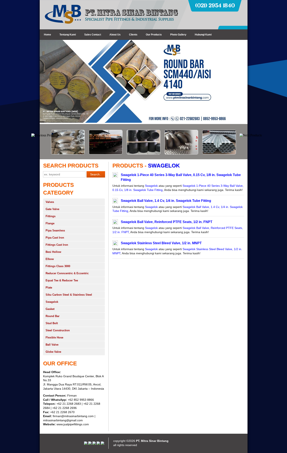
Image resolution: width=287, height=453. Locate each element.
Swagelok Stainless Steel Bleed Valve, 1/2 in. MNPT (161, 243)
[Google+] (94, 443)
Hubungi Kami (203, 34)
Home (47, 34)
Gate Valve (52, 209)
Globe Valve (53, 351)
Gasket (50, 309)
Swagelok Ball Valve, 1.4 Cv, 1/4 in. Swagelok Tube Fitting (166, 200)
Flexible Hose (54, 337)
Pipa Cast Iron (55, 237)
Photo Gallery (178, 34)
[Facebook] (102, 443)
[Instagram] (85, 443)
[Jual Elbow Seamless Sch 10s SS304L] (56, 153)
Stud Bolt (52, 323)
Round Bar (52, 316)
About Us (115, 34)
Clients (133, 34)
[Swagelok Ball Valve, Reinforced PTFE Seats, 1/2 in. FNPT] (115, 222)
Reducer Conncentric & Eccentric (67, 273)
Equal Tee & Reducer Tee (62, 280)
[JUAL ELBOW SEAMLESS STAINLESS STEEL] (170, 153)
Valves (50, 202)
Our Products (154, 34)
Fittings (50, 216)
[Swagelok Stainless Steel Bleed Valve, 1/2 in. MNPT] (115, 243)
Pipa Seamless (55, 230)
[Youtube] (90, 443)
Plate (49, 287)
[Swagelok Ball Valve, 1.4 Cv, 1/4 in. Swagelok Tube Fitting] (115, 201)
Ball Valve (52, 344)
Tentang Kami (67, 34)
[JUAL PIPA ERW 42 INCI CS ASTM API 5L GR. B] (94, 153)
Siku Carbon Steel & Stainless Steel (69, 294)
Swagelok (52, 301)
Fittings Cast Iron (57, 244)
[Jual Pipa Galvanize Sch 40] (208, 153)
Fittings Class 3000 (58, 266)
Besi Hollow (53, 251)
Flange (50, 223)
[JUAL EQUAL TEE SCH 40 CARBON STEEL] (132, 153)
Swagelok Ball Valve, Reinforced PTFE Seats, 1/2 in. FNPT (166, 222)
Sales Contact (92, 34)
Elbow (50, 259)
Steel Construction (58, 330)
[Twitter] (98, 443)
